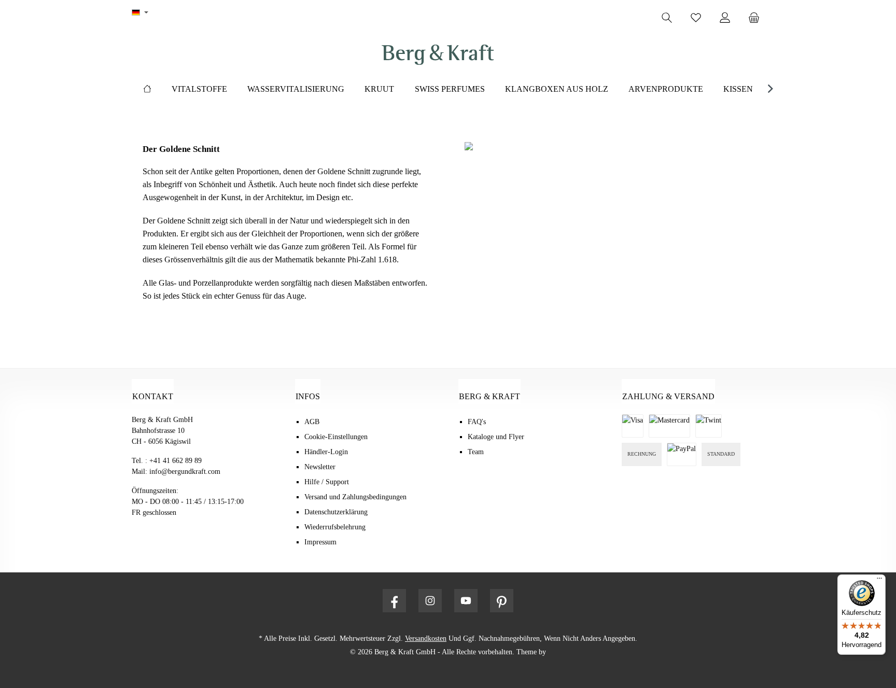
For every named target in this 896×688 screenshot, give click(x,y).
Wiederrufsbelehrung (335, 527)
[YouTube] (466, 600)
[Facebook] (394, 600)
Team (476, 452)
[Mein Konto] (724, 18)
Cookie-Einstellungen (336, 437)
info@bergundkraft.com (184, 471)
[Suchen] (666, 18)
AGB (311, 422)
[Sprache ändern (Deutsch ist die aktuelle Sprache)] (140, 13)
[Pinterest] (501, 600)
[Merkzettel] (695, 18)
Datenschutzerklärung (336, 512)
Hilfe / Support (326, 482)
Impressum (320, 542)
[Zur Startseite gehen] (438, 55)
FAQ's (477, 422)
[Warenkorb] (757, 18)
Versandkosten (425, 638)
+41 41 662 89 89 (175, 461)
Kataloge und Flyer (496, 437)
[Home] (147, 89)
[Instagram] (430, 600)
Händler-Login (326, 452)
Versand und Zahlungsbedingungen (355, 497)
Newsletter (319, 467)
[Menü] (879, 580)
